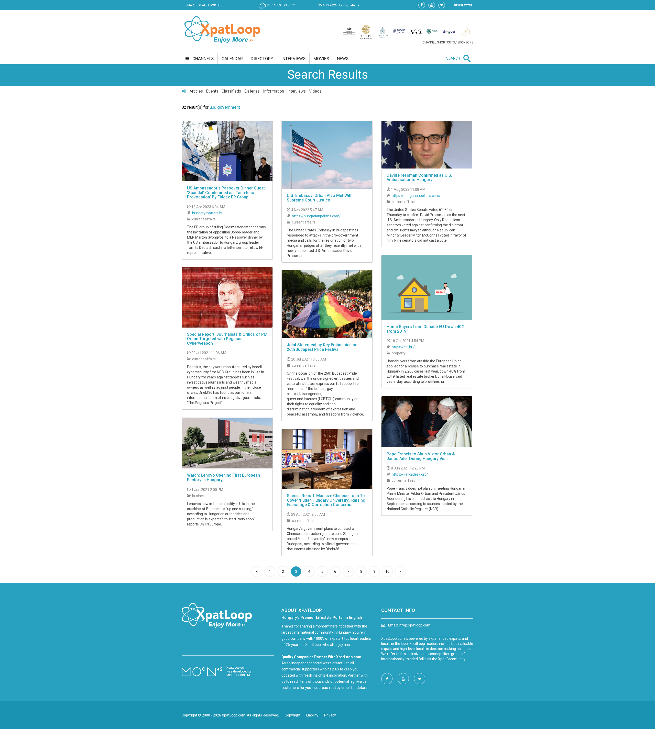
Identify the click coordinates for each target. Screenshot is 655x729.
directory (262, 58)
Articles (196, 91)
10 (387, 571)
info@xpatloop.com (414, 625)
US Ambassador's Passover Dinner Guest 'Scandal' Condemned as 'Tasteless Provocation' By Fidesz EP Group (226, 192)
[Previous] (257, 571)
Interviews (296, 91)
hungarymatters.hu (207, 213)
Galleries (252, 91)
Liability (312, 715)
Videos (315, 91)
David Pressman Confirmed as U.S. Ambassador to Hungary (419, 177)
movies (321, 58)
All (184, 91)
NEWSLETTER (463, 5)
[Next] (400, 571)
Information (273, 91)
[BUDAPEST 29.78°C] (277, 9)
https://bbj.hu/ (403, 347)
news (342, 58)
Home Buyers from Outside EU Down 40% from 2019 (426, 329)
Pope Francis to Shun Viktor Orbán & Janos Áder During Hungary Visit (421, 456)
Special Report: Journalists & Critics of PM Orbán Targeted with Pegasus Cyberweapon (227, 339)
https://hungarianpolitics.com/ (316, 216)
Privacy (330, 715)
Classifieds (231, 91)
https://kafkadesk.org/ (410, 474)
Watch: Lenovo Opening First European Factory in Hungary (223, 477)
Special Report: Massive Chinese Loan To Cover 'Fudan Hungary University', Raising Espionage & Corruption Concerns (326, 500)
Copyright (292, 715)
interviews (293, 58)
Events (212, 91)
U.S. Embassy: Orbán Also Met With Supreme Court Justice (320, 198)
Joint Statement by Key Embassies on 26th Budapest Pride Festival (322, 347)
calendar (232, 58)
